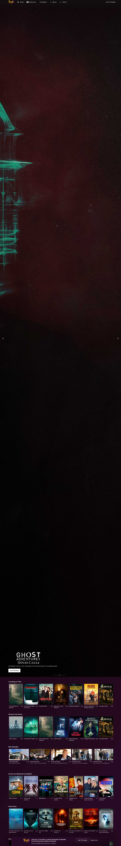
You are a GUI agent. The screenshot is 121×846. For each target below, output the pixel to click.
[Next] (118, 338)
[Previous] (3, 338)
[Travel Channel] (12, 2)
